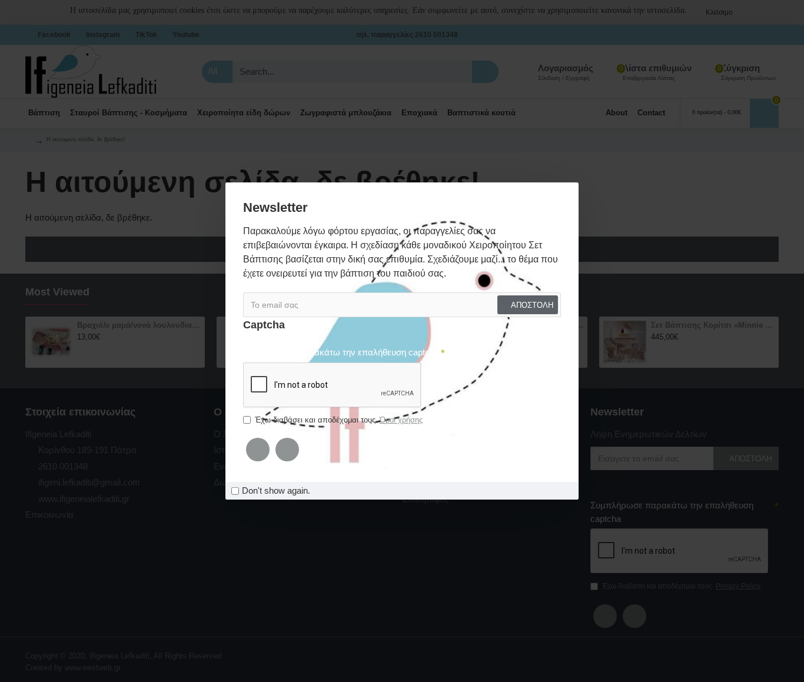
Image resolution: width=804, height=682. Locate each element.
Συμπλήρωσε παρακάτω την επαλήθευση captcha (341, 352)
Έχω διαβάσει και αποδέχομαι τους (339, 419)
